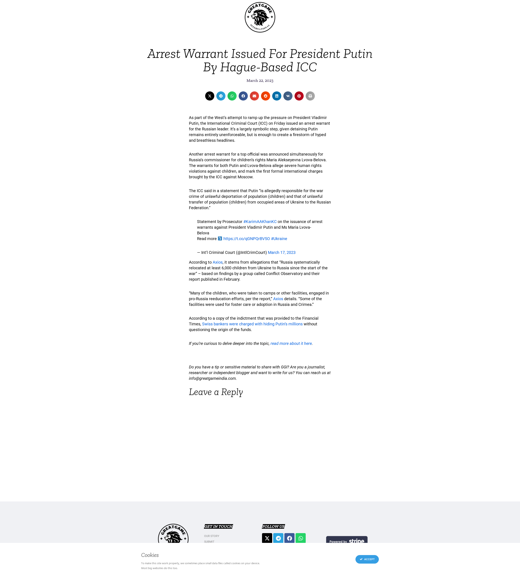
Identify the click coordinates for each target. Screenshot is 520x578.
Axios (218, 262)
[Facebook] (289, 538)
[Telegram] (278, 538)
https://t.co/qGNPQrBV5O (246, 238)
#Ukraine (279, 238)
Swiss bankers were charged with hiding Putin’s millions (252, 323)
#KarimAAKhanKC (260, 221)
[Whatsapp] (301, 538)
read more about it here (291, 343)
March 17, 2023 (282, 252)
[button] (209, 96)
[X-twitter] (267, 538)
